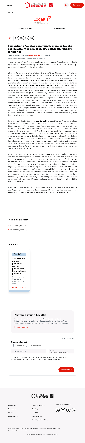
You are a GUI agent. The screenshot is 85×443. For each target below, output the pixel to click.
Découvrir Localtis (21, 327)
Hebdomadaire (35, 345)
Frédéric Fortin (34, 55)
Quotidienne (19, 345)
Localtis (11, 13)
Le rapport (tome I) (18, 226)
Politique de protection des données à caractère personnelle (37, 359)
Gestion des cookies (30, 431)
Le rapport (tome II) (18, 230)
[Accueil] (39, 5)
